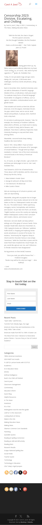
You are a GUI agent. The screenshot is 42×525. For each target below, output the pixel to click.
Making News (8, 425)
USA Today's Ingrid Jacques (13, 466)
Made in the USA (9, 419)
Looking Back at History (12, 416)
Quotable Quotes (10, 435)
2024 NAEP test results (11, 359)
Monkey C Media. (27, 522)
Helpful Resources (10, 397)
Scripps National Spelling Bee (13, 450)
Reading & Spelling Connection (14, 438)
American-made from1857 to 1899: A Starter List (20, 333)
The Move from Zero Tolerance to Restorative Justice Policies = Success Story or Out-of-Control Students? (20, 338)
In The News (8, 400)
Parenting (7, 432)
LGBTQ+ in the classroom (12, 413)
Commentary (30, 25)
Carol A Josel (8, 381)
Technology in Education (12, 463)
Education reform (10, 391)
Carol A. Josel (10, 25)
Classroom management (12, 384)
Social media (8, 454)
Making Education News (20, 28)
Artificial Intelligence (10, 375)
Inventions (7, 403)
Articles (6, 372)
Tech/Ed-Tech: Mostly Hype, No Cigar (16, 324)
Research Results (9, 447)
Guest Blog (8, 394)
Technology (8, 460)
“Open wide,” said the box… (13, 321)
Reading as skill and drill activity (14, 441)
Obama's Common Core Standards (15, 428)
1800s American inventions (13, 356)
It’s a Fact (7, 406)
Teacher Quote (9, 457)
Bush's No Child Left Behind (13, 378)
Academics (7, 366)
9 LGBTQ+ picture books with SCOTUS (17, 362)
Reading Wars (8, 444)
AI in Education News (11, 369)
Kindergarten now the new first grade (16, 410)
